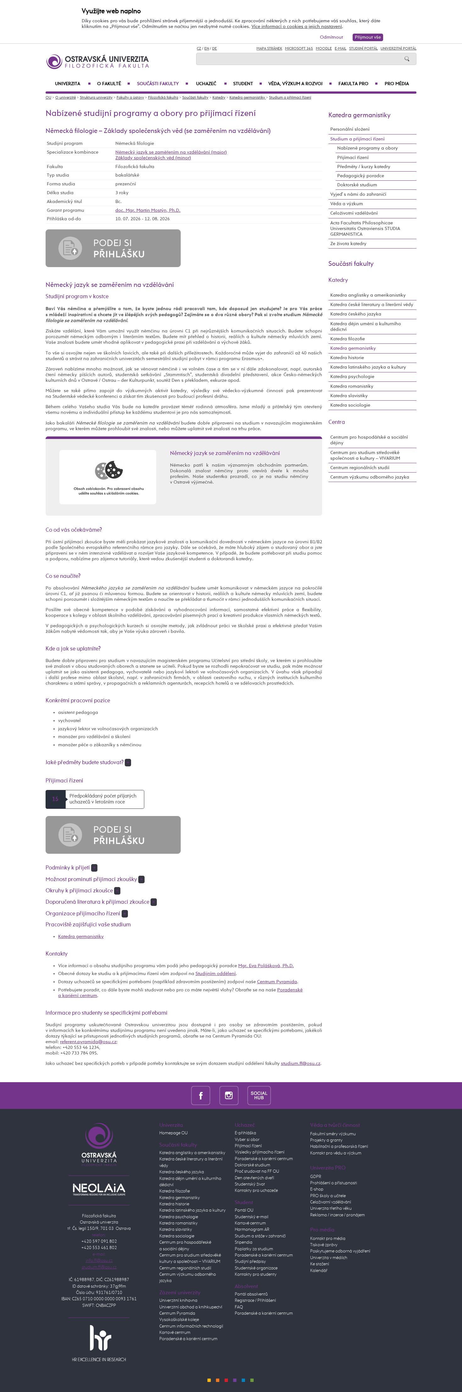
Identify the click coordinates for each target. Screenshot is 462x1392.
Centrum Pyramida (277, 981)
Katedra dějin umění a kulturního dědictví (365, 326)
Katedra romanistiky (351, 386)
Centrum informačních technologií (191, 1326)
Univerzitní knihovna (178, 1300)
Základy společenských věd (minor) (153, 158)
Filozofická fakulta (163, 98)
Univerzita (73, 84)
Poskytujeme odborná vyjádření (340, 1251)
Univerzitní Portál (398, 49)
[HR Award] (99, 1343)
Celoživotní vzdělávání (354, 213)
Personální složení (350, 129)
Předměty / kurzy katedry (363, 166)
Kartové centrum (174, 1332)
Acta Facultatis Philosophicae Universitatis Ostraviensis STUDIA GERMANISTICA (365, 229)
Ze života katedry (348, 243)
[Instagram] (229, 1095)
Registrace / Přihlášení (255, 1300)
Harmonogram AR (252, 1229)
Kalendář (318, 1271)
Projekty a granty (326, 1140)
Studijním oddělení (215, 973)
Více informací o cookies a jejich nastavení (296, 26)
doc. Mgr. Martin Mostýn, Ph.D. (147, 210)
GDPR (315, 1177)
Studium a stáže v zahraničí (260, 1236)
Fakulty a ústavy (130, 98)
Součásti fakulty (162, 84)
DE (214, 49)
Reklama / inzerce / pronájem (337, 1215)
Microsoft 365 (299, 49)
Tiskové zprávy (324, 1245)
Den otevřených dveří (254, 1178)
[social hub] (259, 1095)
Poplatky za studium (254, 1249)
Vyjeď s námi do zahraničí (358, 194)
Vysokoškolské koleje (179, 1320)
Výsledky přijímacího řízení (259, 1152)
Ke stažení (319, 1264)
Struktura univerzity (96, 98)
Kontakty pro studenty (256, 1274)
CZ (199, 49)
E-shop (316, 1189)
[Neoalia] (99, 1189)
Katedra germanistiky (247, 98)
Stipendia (243, 1242)
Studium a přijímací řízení (290, 98)
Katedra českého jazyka (355, 314)
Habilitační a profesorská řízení (339, 1146)
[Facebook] (200, 1095)
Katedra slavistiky (349, 395)
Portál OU (244, 1210)
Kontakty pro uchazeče (256, 1190)
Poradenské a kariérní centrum (188, 1339)
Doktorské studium (357, 185)
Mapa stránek (269, 49)
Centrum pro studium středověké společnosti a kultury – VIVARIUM (365, 455)
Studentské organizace (256, 1268)
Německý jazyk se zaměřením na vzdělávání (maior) (171, 152)
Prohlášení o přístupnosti (333, 1183)
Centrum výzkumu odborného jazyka (369, 477)
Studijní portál (363, 49)
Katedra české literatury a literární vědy (371, 304)
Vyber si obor (247, 1139)
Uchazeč (211, 84)
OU (48, 98)
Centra (336, 422)
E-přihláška (245, 1133)
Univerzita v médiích (328, 1258)
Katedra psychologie (352, 376)
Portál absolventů (251, 1294)
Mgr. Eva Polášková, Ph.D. (266, 965)
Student (247, 84)
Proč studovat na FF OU (257, 1171)
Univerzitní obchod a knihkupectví (190, 1307)
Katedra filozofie (347, 339)
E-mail (340, 49)
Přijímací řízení (353, 157)
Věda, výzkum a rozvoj (300, 84)
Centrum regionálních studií (359, 467)
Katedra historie (347, 357)
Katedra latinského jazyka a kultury (368, 367)
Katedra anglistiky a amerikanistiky (368, 295)
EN (206, 49)
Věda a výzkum (346, 203)
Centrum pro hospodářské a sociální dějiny (369, 440)
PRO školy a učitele (328, 1196)
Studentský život (250, 1184)
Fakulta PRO (358, 84)
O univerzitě (65, 98)
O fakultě (113, 84)
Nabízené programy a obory (367, 148)
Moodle (324, 49)
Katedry (218, 98)
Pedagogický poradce (360, 175)
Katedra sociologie (350, 405)
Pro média (397, 84)
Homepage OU (173, 1133)
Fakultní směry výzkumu (333, 1134)
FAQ (239, 1307)
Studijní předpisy (250, 1261)
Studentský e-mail (251, 1217)
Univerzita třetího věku (331, 1208)
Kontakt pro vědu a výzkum (335, 1153)
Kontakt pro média (327, 1238)
